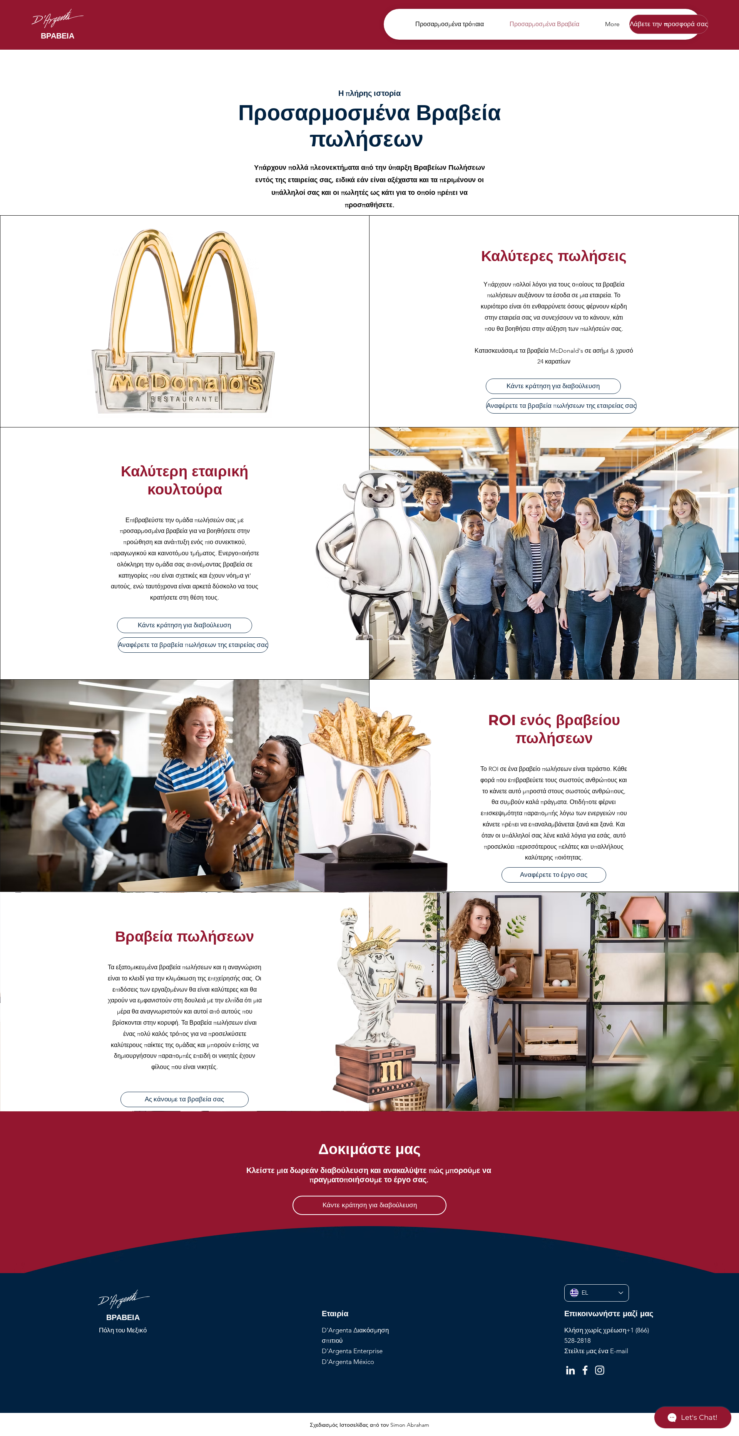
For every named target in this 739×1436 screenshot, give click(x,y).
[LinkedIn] (570, 1370)
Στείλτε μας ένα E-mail (596, 1351)
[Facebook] (585, 1370)
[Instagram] (600, 1370)
